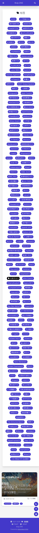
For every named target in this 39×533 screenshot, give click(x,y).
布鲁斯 (26, 521)
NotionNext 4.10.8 (23, 529)
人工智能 (33, 498)
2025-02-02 (10, 499)
